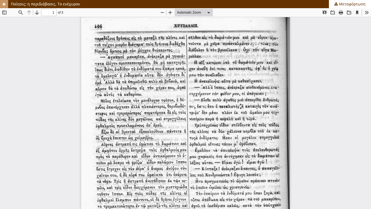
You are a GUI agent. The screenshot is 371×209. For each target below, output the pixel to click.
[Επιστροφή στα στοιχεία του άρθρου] (4, 4)
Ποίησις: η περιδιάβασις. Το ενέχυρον (45, 4)
